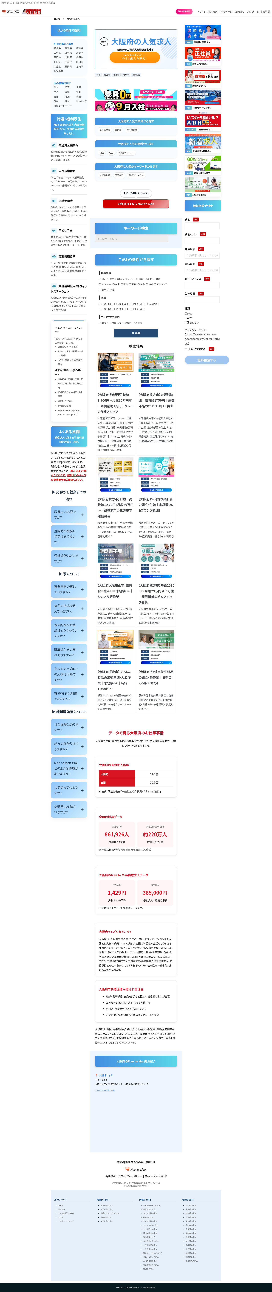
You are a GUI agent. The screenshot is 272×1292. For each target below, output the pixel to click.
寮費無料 (119, 175)
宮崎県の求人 (191, 1257)
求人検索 (212, 11)
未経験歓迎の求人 (150, 1221)
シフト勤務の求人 (150, 1245)
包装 (78, 87)
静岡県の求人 (191, 1205)
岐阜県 (79, 48)
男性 (189, 313)
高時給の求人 (148, 1217)
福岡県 (68, 66)
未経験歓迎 (105, 175)
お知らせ (239, 11)
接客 (78, 92)
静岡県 (57, 48)
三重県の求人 (191, 1217)
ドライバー (106, 284)
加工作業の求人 (107, 1209)
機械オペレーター (58, 105)
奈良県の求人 (191, 1229)
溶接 (67, 96)
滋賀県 (68, 52)
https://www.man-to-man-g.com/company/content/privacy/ (202, 338)
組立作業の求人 (107, 1205)
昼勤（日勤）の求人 (151, 1257)
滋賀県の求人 (191, 1221)
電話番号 (190, 264)
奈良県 (57, 57)
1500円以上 (154, 303)
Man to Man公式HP (156, 1176)
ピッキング (80, 101)
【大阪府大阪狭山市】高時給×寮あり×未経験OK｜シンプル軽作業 (115, 591)
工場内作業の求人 (150, 1260)
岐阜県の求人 (191, 1213)
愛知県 (68, 48)
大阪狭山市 (115, 323)
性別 (187, 308)
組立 (56, 87)
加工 (67, 87)
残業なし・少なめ (136, 175)
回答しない (193, 322)
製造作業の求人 (107, 1221)
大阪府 (68, 57)
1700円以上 (123, 309)
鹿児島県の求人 (192, 1260)
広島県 (68, 61)
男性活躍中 (105, 130)
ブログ (250, 11)
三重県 (57, 52)
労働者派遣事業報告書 (128, 849)
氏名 (187, 219)
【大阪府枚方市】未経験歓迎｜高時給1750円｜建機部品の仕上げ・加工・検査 (156, 400)
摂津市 (128, 323)
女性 (189, 318)
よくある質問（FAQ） (66, 1213)
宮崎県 (79, 66)
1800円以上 (138, 309)
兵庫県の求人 (191, 1237)
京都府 (79, 52)
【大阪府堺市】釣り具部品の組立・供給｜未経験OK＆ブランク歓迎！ (156, 505)
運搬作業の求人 (107, 1217)
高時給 (118, 130)
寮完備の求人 (148, 1268)
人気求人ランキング (66, 1221)
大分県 (57, 66)
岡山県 (57, 61)
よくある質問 (263, 11)
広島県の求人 (191, 1245)
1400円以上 (138, 303)
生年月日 (190, 293)
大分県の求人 (191, 1249)
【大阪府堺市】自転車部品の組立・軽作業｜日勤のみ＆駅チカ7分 (156, 677)
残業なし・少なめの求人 (152, 1253)
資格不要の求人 (149, 1237)
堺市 (104, 323)
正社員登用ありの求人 (152, 1205)
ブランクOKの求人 (150, 1225)
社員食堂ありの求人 (151, 1265)
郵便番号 (190, 249)
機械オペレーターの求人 (110, 1213)
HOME (57, 18)
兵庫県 (79, 57)
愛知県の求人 (191, 1209)
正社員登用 (132, 130)
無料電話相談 (184, 11)
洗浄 (56, 96)
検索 (137, 333)
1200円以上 (107, 303)
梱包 (67, 101)
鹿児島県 (58, 71)
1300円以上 (123, 303)
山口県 (79, 61)
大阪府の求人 (191, 1233)
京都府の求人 (191, 1225)
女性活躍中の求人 (150, 1229)
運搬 (67, 92)
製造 (158, 279)
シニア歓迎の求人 (150, 1213)
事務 (78, 96)
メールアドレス (193, 279)
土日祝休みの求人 (150, 1249)
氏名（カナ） (191, 234)
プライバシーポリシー (130, 1176)
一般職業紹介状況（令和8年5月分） (141, 791)
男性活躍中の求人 (150, 1233)
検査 (56, 92)
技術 (56, 101)
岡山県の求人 (191, 1241)
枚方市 (138, 323)
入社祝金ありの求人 (151, 1241)
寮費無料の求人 (149, 1209)
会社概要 (110, 1176)
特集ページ (226, 11)
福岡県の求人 (191, 1253)
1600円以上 (107, 309)
